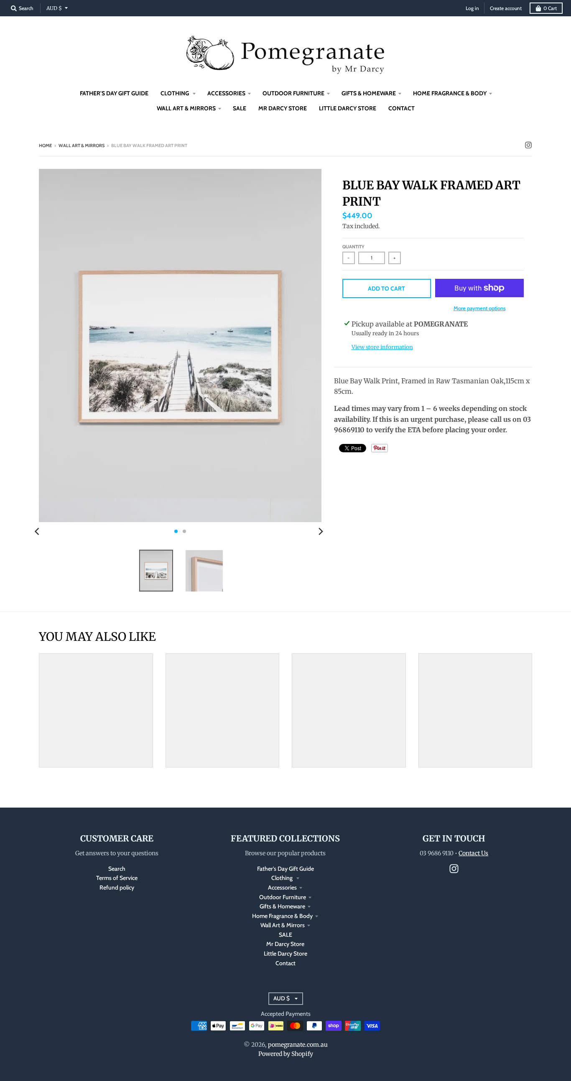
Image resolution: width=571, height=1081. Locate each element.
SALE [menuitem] (239, 108)
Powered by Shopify (285, 1054)
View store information (382, 347)
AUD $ (54, 8)
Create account (506, 8)
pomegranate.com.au (298, 1044)
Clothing (282, 878)
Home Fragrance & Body (282, 916)
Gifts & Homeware (282, 906)
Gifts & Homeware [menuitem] (369, 93)
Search (116, 868)
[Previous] (38, 531)
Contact (285, 963)
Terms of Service (117, 878)
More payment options (479, 308)
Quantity (353, 247)
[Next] (320, 531)
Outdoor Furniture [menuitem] (293, 93)
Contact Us (473, 853)
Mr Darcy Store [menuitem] (282, 108)
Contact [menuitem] (401, 108)
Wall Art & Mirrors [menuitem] (186, 108)
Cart (550, 8)
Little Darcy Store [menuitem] (347, 108)
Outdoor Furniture (282, 897)
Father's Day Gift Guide (285, 868)
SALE (285, 934)
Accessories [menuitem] (226, 93)
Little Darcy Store (285, 953)
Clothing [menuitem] (175, 93)
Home (45, 145)
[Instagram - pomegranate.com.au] (528, 145)
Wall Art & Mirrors (82, 145)
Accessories (282, 887)
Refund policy (116, 887)
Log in (472, 8)
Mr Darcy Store (285, 944)
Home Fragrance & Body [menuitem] (450, 93)
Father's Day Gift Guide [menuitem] (114, 93)
